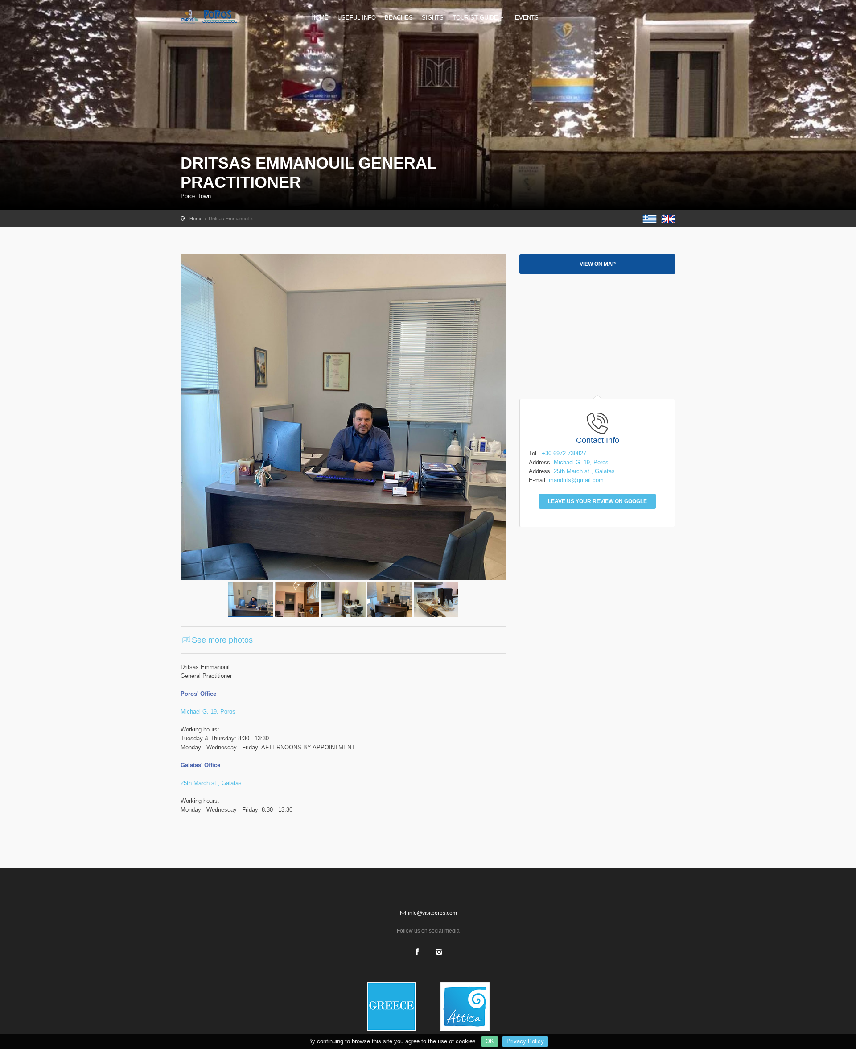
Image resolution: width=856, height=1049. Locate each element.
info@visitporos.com (432, 913)
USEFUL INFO (356, 17)
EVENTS (527, 17)
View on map (598, 264)
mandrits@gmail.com (576, 480)
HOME (320, 17)
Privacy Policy (525, 1041)
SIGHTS (433, 17)
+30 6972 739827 (564, 453)
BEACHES (399, 17)
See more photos (222, 640)
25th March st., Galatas (211, 783)
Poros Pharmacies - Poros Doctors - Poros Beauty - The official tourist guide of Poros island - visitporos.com (216, 16)
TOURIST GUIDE (475, 17)
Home (195, 218)
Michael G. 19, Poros (208, 711)
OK (490, 1041)
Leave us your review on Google (597, 501)
